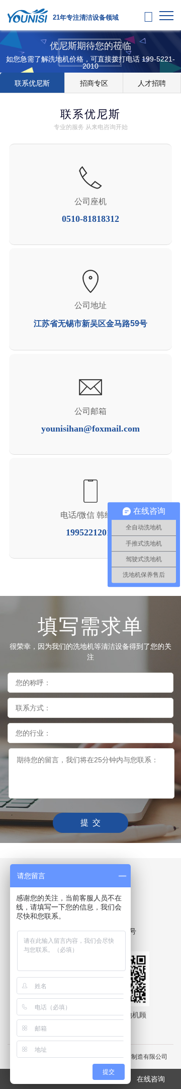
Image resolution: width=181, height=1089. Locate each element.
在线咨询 (151, 1079)
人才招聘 (152, 83)
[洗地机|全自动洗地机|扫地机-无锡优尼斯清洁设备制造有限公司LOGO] (28, 15)
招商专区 (94, 83)
